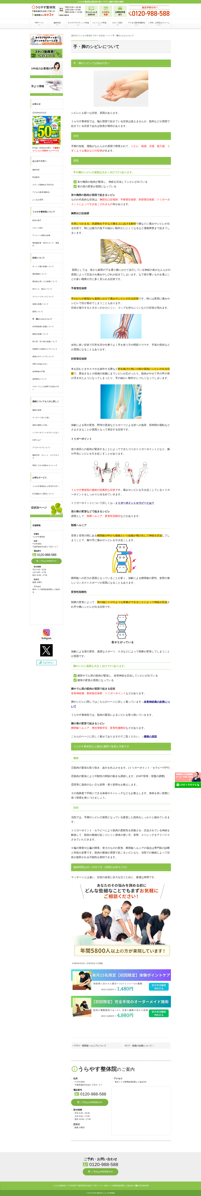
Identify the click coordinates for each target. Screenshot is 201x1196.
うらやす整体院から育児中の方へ (45, 486)
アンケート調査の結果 (41, 235)
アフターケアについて (41, 447)
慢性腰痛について (39, 274)
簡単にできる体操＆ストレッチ (44, 465)
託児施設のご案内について (43, 494)
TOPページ (39, 24)
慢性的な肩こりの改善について (44, 281)
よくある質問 (37, 200)
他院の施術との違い (40, 425)
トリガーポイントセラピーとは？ (45, 433)
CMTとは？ (37, 440)
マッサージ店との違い (41, 418)
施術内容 (57, 24)
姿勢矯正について (39, 379)
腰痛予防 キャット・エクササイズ (45, 456)
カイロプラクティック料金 (78, 24)
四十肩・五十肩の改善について (44, 341)
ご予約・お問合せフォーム (158, 24)
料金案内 (36, 177)
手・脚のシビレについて (42, 319)
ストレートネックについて (43, 297)
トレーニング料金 (99, 24)
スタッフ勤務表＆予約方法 (43, 185)
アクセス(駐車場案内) (136, 24)
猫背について (37, 312)
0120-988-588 (90, 1094)
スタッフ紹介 (117, 24)
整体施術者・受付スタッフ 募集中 (45, 244)
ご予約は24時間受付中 (89, 1102)
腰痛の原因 (150, 736)
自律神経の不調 (38, 371)
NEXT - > (139, 1045)
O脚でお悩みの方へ (40, 364)
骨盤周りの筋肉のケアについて (44, 349)
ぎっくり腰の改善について (43, 266)
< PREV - (89, 1045)
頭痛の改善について (40, 304)
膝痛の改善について (40, 334)
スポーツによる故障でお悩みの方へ (45, 387)
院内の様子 (36, 220)
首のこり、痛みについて (42, 289)
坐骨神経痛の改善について (43, 327)
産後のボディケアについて (43, 356)
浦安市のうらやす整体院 (106, 1193)
